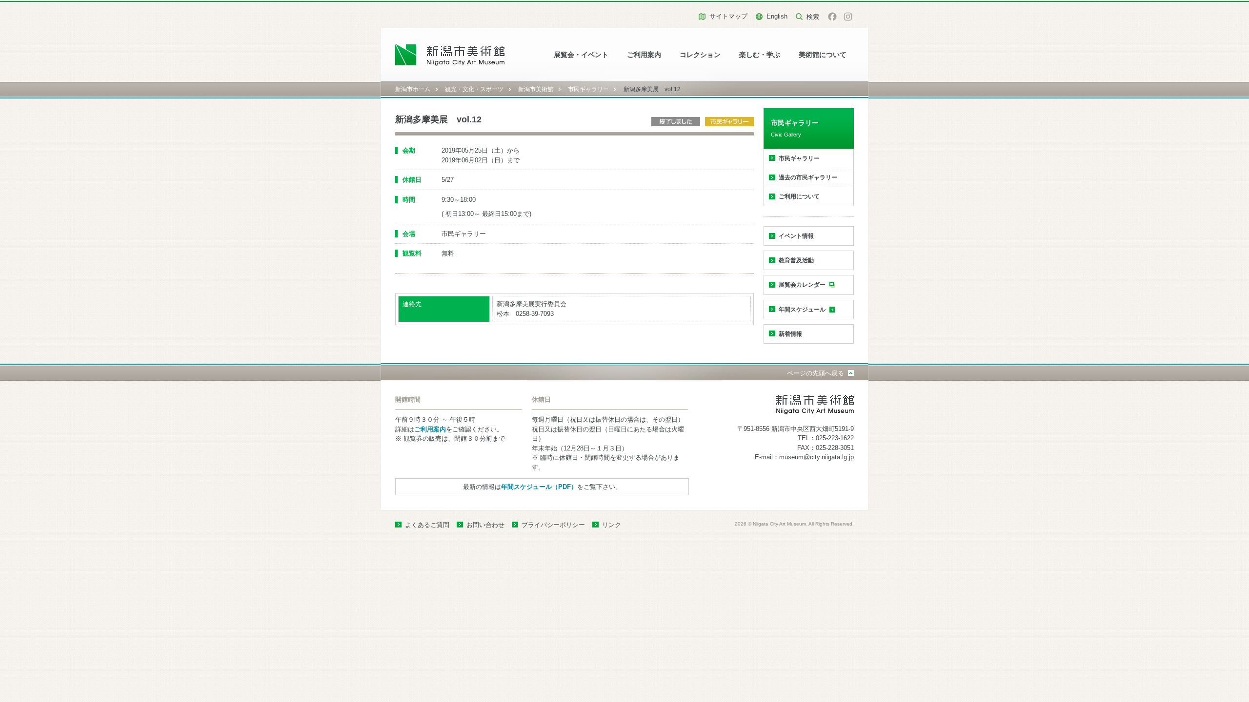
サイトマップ (728, 16)
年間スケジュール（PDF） (539, 486)
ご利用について (799, 196)
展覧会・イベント (581, 54)
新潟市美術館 (535, 89)
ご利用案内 (644, 54)
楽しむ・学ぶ (759, 54)
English (776, 16)
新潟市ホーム (412, 89)
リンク (611, 524)
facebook (832, 16)
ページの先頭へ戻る (815, 373)
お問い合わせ (485, 524)
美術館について (822, 54)
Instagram (848, 16)
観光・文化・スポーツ (474, 89)
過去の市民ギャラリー (808, 177)
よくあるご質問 (427, 524)
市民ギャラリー (588, 89)
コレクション (700, 54)
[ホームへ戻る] (450, 55)
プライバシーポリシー (553, 524)
